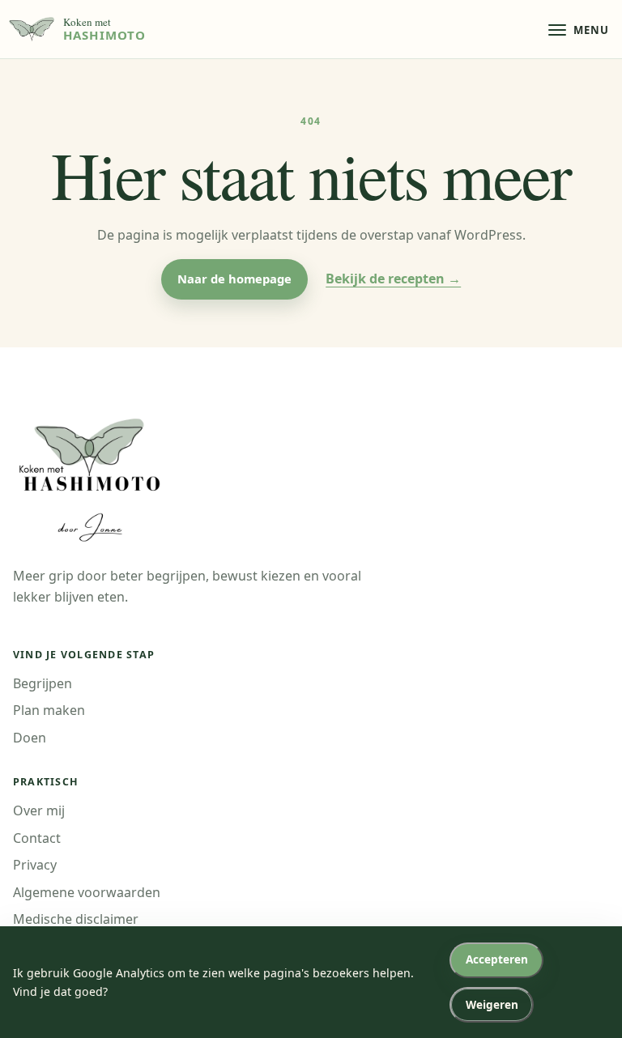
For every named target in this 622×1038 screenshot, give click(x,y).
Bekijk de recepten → (393, 278)
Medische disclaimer (75, 919)
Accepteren (497, 959)
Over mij (39, 810)
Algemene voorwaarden (86, 892)
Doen (29, 738)
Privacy (35, 865)
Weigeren (492, 1004)
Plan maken (49, 710)
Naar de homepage (234, 278)
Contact (37, 838)
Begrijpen (42, 683)
